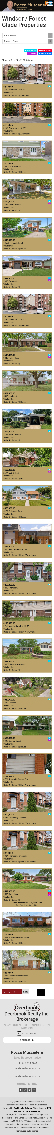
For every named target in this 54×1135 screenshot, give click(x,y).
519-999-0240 (29, 1063)
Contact (25, 1040)
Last (25, 991)
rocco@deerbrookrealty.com (27, 1068)
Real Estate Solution (23, 1108)
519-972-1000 (29, 1033)
